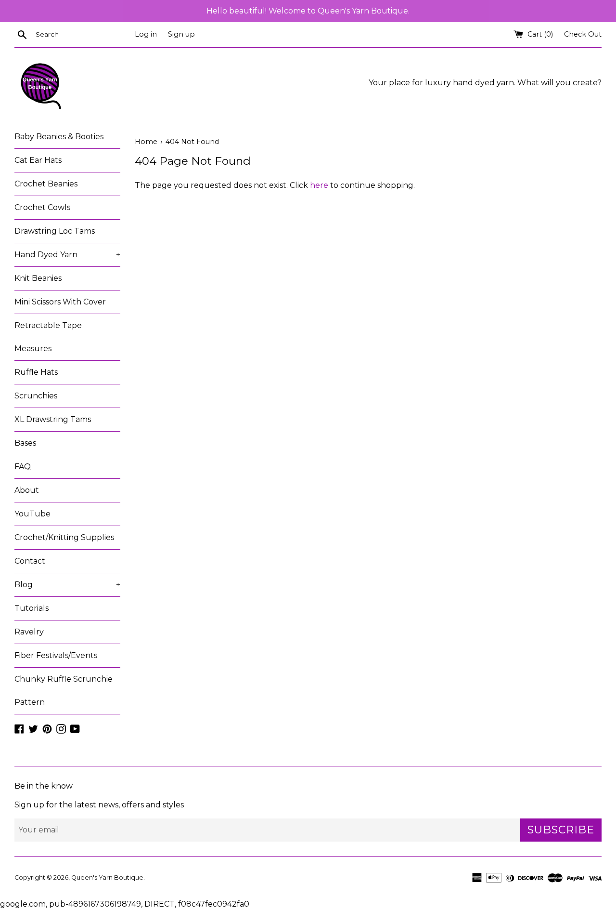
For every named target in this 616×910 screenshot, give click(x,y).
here (319, 185)
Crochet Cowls (42, 207)
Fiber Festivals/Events (55, 655)
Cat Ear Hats (38, 160)
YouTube (32, 513)
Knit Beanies (38, 278)
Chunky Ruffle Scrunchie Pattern (63, 690)
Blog (67, 584)
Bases (25, 443)
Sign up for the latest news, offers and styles (99, 804)
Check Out (583, 34)
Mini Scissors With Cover (60, 301)
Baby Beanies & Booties (58, 136)
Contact (29, 561)
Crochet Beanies (45, 183)
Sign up (181, 34)
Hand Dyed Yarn (67, 254)
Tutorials (31, 608)
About (26, 490)
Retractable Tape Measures (48, 337)
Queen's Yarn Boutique (107, 877)
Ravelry (29, 631)
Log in (146, 34)
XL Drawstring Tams (52, 419)
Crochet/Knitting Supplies (64, 537)
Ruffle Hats (36, 372)
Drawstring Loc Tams (54, 231)
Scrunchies (35, 395)
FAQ (22, 466)
